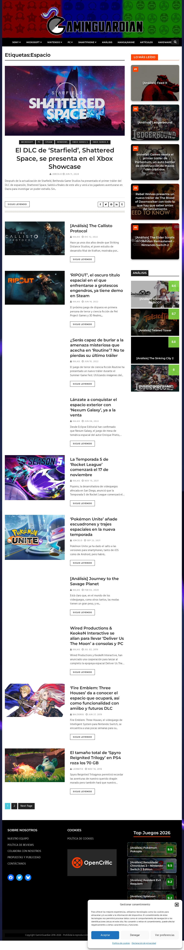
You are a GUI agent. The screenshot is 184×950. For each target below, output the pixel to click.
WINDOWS (62, 142)
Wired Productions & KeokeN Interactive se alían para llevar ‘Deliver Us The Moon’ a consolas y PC (97, 636)
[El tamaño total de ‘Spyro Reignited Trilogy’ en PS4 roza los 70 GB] (35, 765)
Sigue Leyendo (17, 204)
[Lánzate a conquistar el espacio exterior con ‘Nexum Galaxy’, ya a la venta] (35, 412)
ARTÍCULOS (146, 42)
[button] (177, 904)
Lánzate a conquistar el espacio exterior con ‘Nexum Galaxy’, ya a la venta (93, 407)
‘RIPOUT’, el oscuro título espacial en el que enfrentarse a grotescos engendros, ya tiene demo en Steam (96, 285)
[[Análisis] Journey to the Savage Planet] (35, 591)
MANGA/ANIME (126, 42)
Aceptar (105, 935)
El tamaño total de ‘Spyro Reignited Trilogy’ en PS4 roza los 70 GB (95, 757)
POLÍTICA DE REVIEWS (21, 845)
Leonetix (78, 769)
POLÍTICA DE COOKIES (80, 839)
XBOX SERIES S (80, 142)
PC (69, 42)
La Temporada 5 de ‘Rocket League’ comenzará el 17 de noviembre (89, 467)
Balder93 (78, 714)
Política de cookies (121, 943)
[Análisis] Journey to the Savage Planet (94, 581)
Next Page (26, 806)
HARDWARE (165, 42)
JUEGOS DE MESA (92, 50)
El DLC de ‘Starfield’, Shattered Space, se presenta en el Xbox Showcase (64, 158)
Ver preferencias (164, 935)
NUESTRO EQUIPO (18, 839)
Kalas (76, 237)
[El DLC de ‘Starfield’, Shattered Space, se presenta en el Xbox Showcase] (65, 101)
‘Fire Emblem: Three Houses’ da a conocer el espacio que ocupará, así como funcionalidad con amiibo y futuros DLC (94, 698)
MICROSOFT (33, 42)
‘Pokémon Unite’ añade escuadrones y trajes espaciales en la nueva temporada (93, 527)
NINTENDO (53, 42)
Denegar (135, 935)
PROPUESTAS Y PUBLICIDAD (24, 857)
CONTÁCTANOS (17, 864)
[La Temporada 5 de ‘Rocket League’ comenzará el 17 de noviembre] (35, 477)
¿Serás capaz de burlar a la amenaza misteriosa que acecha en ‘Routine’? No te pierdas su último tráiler (97, 348)
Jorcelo (57, 174)
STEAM (48, 142)
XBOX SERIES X (100, 142)
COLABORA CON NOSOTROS (24, 851)
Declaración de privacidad (144, 943)
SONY (15, 42)
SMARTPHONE (86, 42)
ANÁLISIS (107, 42)
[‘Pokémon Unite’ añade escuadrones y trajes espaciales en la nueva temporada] (35, 537)
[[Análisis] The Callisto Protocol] (35, 238)
